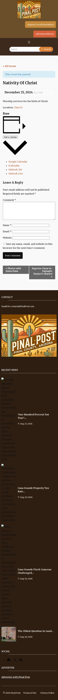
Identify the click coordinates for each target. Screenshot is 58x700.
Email (7, 231)
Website (7, 237)
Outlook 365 (15, 169)
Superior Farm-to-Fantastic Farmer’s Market (42, 272)
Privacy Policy (47, 693)
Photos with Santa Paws (13, 269)
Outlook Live (15, 173)
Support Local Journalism (40, 24)
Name (7, 225)
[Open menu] (29, 42)
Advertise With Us (45, 34)
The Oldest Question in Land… (35, 631)
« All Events (9, 66)
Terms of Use (29, 693)
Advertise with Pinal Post (15, 677)
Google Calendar (17, 161)
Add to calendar (10, 137)
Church (18, 107)
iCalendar (14, 165)
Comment (9, 200)
